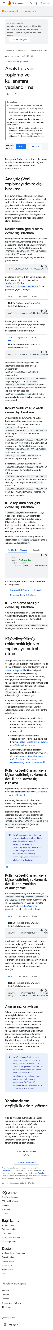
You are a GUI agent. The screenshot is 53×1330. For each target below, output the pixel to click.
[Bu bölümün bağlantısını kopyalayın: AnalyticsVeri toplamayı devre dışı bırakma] (23, 189)
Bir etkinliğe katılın (9, 1241)
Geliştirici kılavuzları (10, 1197)
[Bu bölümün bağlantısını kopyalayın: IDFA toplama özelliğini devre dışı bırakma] (36, 507)
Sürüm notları (7, 1265)
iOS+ (21, 146)
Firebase (8, 51)
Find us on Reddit (9, 1229)
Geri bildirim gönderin (18, 61)
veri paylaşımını (15, 670)
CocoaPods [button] (37, 550)
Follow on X (6, 1233)
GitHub (5, 1213)
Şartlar (4, 1318)
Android (35, 146)
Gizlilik (12, 1318)
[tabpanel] (26, 310)
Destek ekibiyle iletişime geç (13, 1253)
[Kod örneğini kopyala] (46, 266)
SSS (3, 1274)
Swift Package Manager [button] (18, 550)
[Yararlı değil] (32, 56)
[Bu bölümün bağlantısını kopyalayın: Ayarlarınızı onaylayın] (40, 1006)
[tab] (9, 296)
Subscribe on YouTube (11, 1237)
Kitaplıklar (6, 1209)
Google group (8, 1261)
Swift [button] (10, 296)
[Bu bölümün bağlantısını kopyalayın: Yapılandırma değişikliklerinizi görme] (7, 1111)
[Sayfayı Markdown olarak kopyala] (16, 94)
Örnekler (5, 1205)
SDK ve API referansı (10, 1201)
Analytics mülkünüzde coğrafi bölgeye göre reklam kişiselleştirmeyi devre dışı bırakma (26, 759)
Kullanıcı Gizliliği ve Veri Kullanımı (25, 590)
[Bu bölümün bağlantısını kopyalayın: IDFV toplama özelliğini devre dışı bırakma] (36, 607)
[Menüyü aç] (4, 3)
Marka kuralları (8, 1269)
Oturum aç (45, 3)
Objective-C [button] (22, 296)
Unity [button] (34, 296)
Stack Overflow (8, 1257)
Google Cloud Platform (11, 1303)
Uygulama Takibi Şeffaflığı (22, 595)
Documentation (11, 11)
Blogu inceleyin (8, 1225)
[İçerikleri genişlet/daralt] (19, 101)
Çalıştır (44, 51)
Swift (26, 1082)
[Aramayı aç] (31, 3)
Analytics (30, 11)
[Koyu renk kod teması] (42, 266)
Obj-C (31, 1082)
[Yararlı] (28, 56)
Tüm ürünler (7, 1307)
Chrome (5, 1294)
